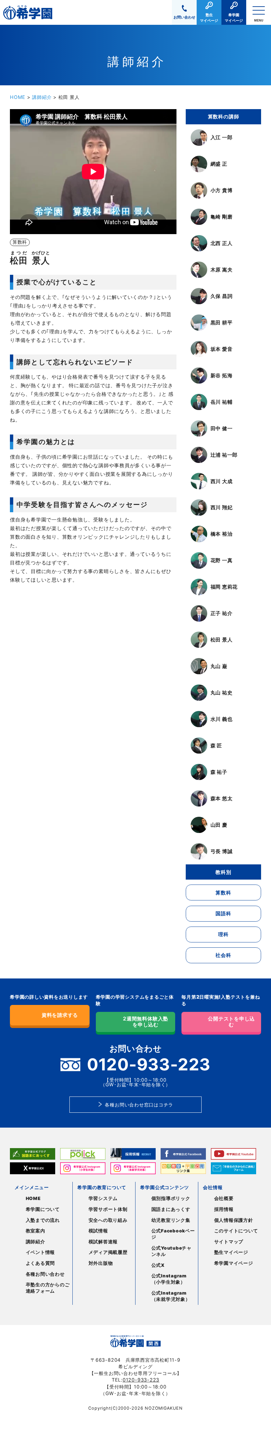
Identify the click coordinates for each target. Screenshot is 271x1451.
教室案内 (35, 1230)
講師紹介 (42, 97)
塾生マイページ (231, 1252)
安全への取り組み (108, 1220)
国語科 (223, 913)
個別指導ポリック (170, 1198)
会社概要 (224, 1198)
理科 (223, 934)
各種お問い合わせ (45, 1274)
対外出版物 (101, 1263)
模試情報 (98, 1230)
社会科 (223, 955)
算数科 (223, 893)
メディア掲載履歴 (108, 1252)
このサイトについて (236, 1230)
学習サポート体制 (108, 1209)
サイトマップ (229, 1241)
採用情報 (224, 1209)
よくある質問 (40, 1263)
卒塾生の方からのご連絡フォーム (48, 1288)
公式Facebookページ (173, 1234)
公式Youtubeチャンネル (171, 1251)
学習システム (103, 1198)
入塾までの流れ (43, 1220)
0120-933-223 (141, 1380)
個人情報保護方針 (233, 1220)
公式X (158, 1265)
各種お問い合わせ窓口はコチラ (139, 1104)
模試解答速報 (103, 1241)
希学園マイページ (233, 1263)
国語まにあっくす (170, 1209)
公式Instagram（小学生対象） (169, 1279)
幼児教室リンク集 (170, 1220)
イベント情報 (40, 1252)
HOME (17, 97)
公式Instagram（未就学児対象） (170, 1296)
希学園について (43, 1209)
